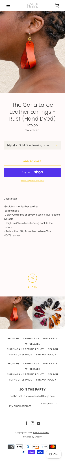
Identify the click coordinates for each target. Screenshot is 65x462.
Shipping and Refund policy (25, 349)
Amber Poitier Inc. (41, 432)
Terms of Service (20, 354)
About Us (13, 338)
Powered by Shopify (32, 436)
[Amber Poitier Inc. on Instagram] (32, 423)
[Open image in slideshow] (32, 52)
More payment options (32, 180)
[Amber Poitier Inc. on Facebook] (26, 423)
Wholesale (32, 344)
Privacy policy (46, 354)
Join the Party (32, 389)
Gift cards (50, 338)
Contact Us (31, 338)
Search (53, 349)
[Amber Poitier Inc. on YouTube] (38, 423)
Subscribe (47, 404)
